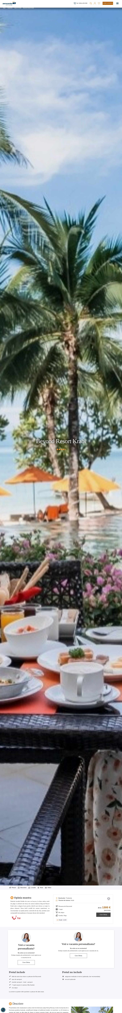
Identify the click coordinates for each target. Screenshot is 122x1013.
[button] (95, 3)
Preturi (14, 887)
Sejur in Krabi (17, 8)
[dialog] (3, 1010)
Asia (4, 8)
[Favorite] (99, 3)
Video (49, 887)
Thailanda (9, 8)
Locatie (33, 887)
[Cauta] (91, 3)
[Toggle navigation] (117, 3)
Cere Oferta (103, 914)
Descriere (23, 887)
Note (41, 887)
